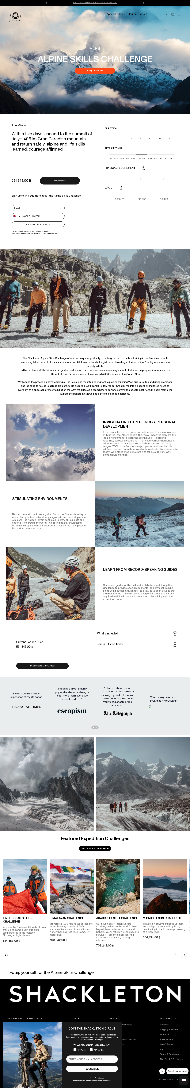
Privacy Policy (166, 1039)
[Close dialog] (118, 1025)
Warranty (164, 1034)
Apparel (111, 14)
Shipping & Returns (169, 1029)
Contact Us (165, 1024)
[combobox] (16, 216)
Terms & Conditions (169, 1054)
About (143, 14)
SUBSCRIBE (92, 1069)
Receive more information (38, 224)
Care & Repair (166, 1044)
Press (163, 1049)
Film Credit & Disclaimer (171, 1059)
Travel (122, 14)
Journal (133, 14)
